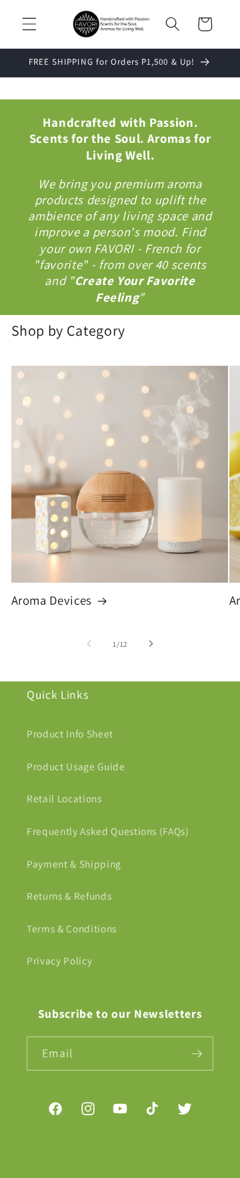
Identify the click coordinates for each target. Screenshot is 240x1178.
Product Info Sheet (70, 733)
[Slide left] (89, 644)
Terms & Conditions (72, 928)
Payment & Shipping (74, 863)
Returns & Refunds (69, 895)
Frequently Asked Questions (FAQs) (108, 831)
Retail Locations (64, 798)
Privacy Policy (59, 960)
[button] (29, 24)
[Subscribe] (197, 1054)
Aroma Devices (52, 600)
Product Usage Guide (76, 766)
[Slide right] (150, 644)
